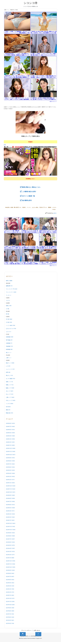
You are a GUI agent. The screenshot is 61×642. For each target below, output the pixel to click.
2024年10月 (10, 492)
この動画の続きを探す (29, 191)
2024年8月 (10, 498)
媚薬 (8, 409)
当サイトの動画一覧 (28, 196)
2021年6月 (10, 617)
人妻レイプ (10, 397)
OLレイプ (9, 394)
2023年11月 (10, 526)
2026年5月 (10, 432)
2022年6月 (10, 579)
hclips (54, 209)
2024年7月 (10, 501)
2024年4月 (10, 510)
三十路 (7, 308)
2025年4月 (10, 473)
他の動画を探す (27, 200)
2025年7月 (10, 464)
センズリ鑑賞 (10, 378)
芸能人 (8, 305)
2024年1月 (10, 520)
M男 (8, 372)
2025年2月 (10, 479)
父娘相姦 (9, 343)
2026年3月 (10, 439)
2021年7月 (10, 614)
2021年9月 (10, 607)
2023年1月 (10, 557)
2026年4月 (10, 435)
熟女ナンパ (10, 363)
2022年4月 (10, 585)
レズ (8, 366)
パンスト (29, 207)
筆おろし (9, 375)
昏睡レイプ (9, 384)
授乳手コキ (18, 207)
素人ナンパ (8, 352)
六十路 (9, 322)
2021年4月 (10, 623)
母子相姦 (9, 340)
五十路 (9, 319)
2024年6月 (10, 504)
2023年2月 (10, 554)
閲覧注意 (9, 413)
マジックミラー (11, 292)
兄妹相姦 (9, 346)
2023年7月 (10, 539)
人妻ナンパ (8, 357)
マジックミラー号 (11, 289)
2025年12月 (10, 448)
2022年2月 (10, 592)
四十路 (7, 314)
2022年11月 (10, 564)
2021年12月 (10, 598)
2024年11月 (10, 489)
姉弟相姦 (9, 349)
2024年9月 (10, 495)
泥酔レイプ (9, 381)
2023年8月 (10, 535)
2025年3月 (10, 476)
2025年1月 (10, 482)
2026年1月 (10, 445)
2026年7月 (10, 426)
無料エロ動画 (15, 9)
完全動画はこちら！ (30, 178)
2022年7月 (10, 576)
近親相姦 (9, 336)
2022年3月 (10, 589)
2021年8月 (10, 610)
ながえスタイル (11, 328)
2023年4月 (10, 548)
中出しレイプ (10, 400)
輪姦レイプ (10, 388)
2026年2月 (10, 442)
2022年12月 (10, 560)
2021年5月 (10, 620)
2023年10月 (10, 529)
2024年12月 (10, 485)
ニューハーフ (10, 369)
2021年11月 (10, 601)
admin (54, 213)
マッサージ (8, 295)
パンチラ (9, 403)
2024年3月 (10, 514)
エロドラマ (8, 331)
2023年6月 (10, 542)
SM (8, 406)
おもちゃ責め (35, 207)
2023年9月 (10, 532)
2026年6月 (10, 429)
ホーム (7, 9)
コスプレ (8, 300)
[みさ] (30, 160)
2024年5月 (10, 507)
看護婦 (49, 207)
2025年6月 (10, 467)
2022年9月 (10, 570)
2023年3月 (10, 551)
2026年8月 (10, 423)
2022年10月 (10, 567)
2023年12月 (10, 523)
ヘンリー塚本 (10, 325)
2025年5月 (10, 470)
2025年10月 (10, 454)
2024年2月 (10, 517)
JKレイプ (9, 391)
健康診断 (9, 285)
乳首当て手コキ (43, 207)
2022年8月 (10, 573)
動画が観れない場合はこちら (31, 187)
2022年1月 (10, 595)
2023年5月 (10, 545)
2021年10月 (10, 604)
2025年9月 (10, 457)
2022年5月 (10, 582)
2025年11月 (10, 451)
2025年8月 (10, 460)
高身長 (24, 207)
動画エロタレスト (53, 101)
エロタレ (54, 207)
